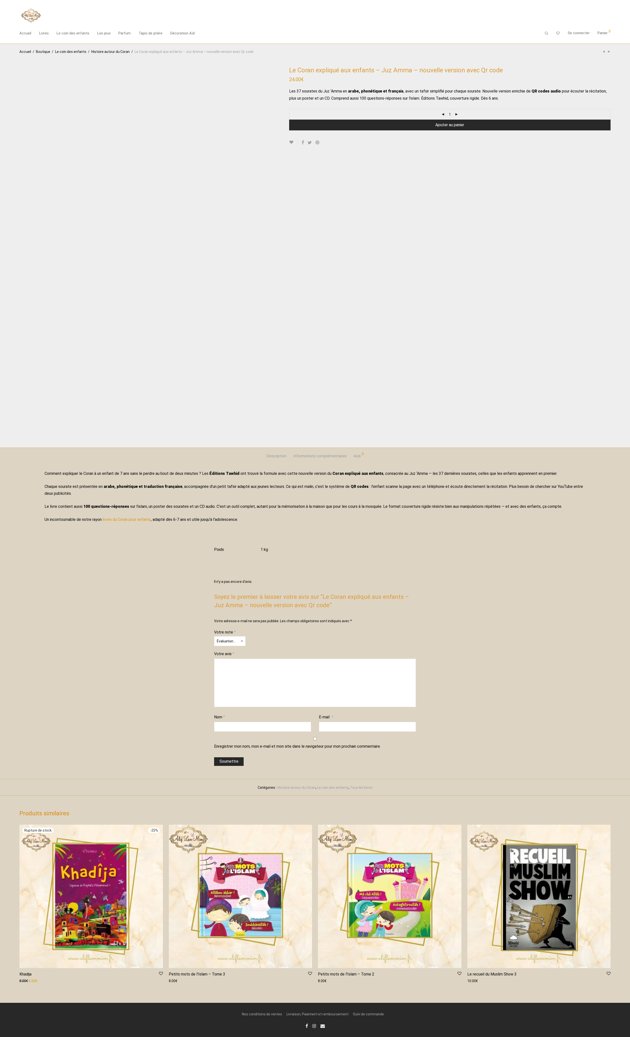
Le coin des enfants (73, 33)
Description (276, 456)
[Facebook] (306, 1026)
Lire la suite (26, 981)
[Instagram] (314, 1026)
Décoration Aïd (182, 33)
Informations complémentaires (320, 456)
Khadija (25, 974)
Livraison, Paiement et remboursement (317, 1014)
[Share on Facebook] (302, 142)
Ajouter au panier (449, 125)
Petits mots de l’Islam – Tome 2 (346, 974)
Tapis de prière (150, 33)
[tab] (276, 456)
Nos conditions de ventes (262, 1014)
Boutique (43, 52)
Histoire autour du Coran (110, 52)
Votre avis (224, 653)
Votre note (225, 632)
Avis (359, 455)
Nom (219, 717)
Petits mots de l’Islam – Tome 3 (197, 974)
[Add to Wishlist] (293, 142)
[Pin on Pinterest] (317, 142)
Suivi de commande (368, 1014)
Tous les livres (361, 787)
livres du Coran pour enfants (127, 519)
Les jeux (103, 33)
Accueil (25, 33)
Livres (44, 33)
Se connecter (579, 33)
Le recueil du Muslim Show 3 (492, 974)
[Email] (322, 1026)
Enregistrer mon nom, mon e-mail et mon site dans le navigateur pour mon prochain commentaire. (297, 746)
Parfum (124, 33)
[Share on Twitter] (310, 142)
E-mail (326, 717)
